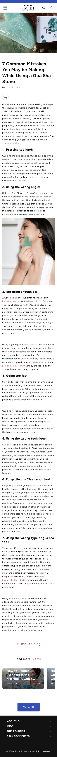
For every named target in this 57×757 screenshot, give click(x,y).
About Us (13, 721)
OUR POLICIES (16, 731)
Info (10, 726)
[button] (44, 8)
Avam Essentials (23, 751)
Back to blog (31, 644)
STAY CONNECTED (18, 736)
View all (37, 658)
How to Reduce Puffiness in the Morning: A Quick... (21, 674)
